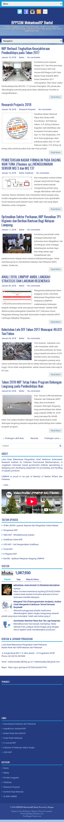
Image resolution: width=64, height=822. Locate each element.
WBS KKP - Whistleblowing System (18, 535)
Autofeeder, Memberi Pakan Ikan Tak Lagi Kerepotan (37, 621)
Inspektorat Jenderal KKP (14, 728)
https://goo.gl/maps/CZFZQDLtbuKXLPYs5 (27, 667)
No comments (33, 57)
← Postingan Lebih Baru (13, 438)
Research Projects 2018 (16, 104)
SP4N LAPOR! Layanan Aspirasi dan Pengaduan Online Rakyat (30, 525)
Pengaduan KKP (10, 530)
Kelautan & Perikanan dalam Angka (19, 747)
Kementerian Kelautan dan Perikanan (19, 724)
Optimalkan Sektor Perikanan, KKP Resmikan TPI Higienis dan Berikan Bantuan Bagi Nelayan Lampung (31, 221)
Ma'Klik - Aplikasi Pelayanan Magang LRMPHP (23, 558)
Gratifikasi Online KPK (13, 539)
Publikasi (29, 173)
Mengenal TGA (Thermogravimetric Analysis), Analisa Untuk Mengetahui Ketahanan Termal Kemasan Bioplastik (37, 604)
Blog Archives (32, 579)
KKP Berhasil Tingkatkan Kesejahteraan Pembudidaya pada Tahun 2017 (26, 50)
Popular (7, 579)
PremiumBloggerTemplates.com (32, 813)
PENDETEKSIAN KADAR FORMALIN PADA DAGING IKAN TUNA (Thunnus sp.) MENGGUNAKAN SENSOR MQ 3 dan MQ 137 (31, 164)
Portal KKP (8, 549)
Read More (55, 97)
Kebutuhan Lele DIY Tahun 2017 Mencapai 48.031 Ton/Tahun (32, 331)
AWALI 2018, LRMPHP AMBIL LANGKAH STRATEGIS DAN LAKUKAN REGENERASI (26, 279)
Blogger (51, 807)
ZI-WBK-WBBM (10, 796)
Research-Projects (27, 109)
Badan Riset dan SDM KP (14, 733)
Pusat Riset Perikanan (13, 738)
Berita (21, 57)
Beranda (34, 438)
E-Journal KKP (9, 743)
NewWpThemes (24, 811)
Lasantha (49, 811)
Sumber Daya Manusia (13, 792)
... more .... (6, 485)
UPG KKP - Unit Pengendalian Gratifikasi (21, 544)
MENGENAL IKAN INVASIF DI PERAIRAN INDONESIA (37, 585)
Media (6, 773)
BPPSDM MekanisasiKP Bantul (32, 22)
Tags (18, 579)
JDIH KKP (7, 752)
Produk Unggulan (11, 777)
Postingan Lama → (53, 438)
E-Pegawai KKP (10, 554)
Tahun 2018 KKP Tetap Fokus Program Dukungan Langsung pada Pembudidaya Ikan (32, 384)
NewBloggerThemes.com (32, 816)
